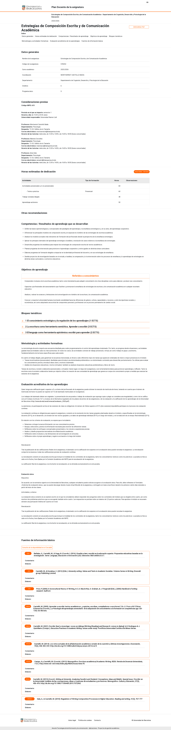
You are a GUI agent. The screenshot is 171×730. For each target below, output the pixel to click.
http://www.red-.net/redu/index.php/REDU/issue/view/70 (62, 664)
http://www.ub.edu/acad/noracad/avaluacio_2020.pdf (50, 401)
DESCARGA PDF (139, 27)
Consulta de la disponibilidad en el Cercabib (37, 547)
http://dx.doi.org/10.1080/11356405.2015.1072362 (61, 683)
